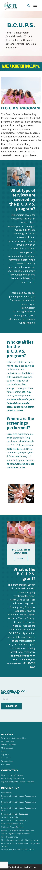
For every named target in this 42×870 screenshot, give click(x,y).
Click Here (21, 558)
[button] (28, 5)
